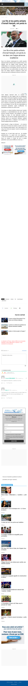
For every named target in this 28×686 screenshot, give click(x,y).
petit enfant (4, 300)
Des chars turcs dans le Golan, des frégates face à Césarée (13, 549)
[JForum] (14, 1)
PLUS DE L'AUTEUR (20, 315)
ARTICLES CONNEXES (7, 315)
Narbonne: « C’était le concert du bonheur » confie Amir (14, 617)
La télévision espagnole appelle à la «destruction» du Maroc (14, 576)
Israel (6, 17)
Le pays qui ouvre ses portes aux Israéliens (12, 522)
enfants (12, 299)
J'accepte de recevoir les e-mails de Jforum (13, 434)
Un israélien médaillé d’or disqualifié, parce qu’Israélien (12, 535)
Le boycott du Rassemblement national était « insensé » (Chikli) (12, 590)
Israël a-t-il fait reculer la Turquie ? (17, 331)
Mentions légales (10, 682)
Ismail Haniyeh (20, 299)
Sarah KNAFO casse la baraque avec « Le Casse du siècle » (13, 509)
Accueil (2, 17)
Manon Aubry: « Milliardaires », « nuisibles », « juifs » (14, 495)
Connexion (24, 350)
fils (15, 299)
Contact (19, 682)
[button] (14, 441)
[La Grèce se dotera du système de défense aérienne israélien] (4, 326)
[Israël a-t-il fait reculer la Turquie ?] (4, 332)
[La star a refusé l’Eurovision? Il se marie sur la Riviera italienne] (4, 320)
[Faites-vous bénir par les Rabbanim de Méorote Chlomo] (14, 11)
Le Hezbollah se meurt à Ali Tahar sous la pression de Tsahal (11, 604)
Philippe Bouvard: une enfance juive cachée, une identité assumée (13, 562)
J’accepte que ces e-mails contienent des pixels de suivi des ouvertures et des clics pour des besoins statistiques (15, 437)
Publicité (15, 682)
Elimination (7, 299)
